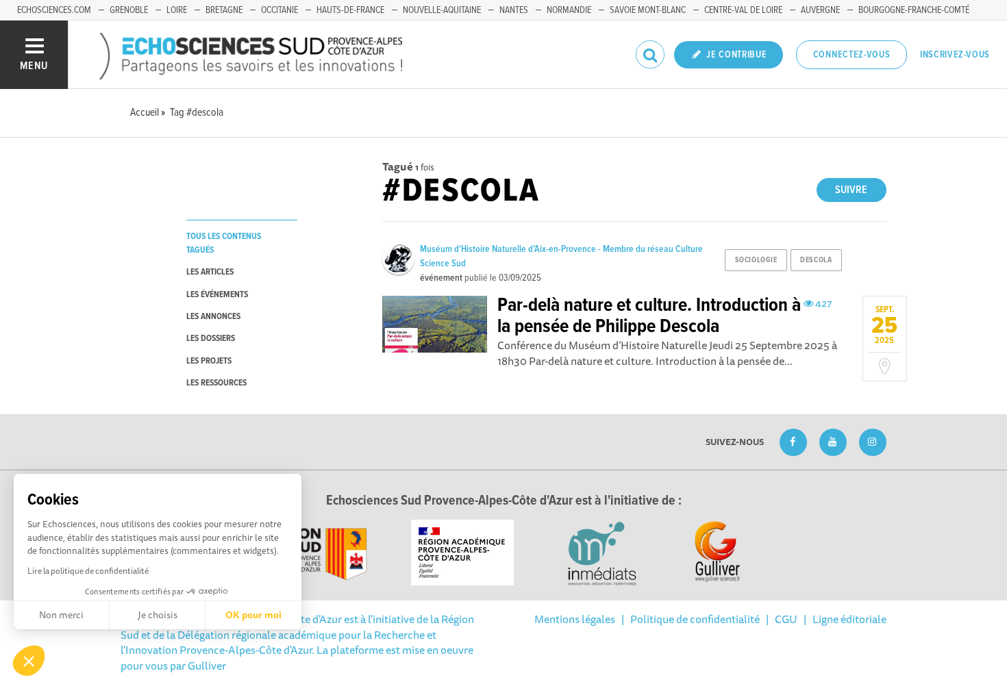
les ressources (216, 383)
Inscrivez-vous (955, 55)
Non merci (61, 614)
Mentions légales (574, 619)
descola (816, 260)
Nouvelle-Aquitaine (442, 10)
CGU (786, 619)
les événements (217, 295)
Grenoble (129, 10)
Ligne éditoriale (849, 619)
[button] (28, 660)
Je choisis (157, 614)
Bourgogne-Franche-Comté (913, 10)
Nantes (513, 10)
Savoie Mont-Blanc (648, 10)
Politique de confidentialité (695, 619)
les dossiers (210, 338)
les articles (210, 272)
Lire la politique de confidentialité (88, 570)
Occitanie (279, 10)
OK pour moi (253, 614)
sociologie (756, 260)
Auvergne (820, 10)
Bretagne (224, 10)
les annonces (213, 316)
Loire (176, 10)
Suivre (851, 190)
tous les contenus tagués (223, 243)
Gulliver (207, 665)
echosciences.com (54, 10)
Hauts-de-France (350, 10)
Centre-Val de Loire (743, 10)
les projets (209, 361)
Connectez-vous (852, 55)
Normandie (569, 10)
